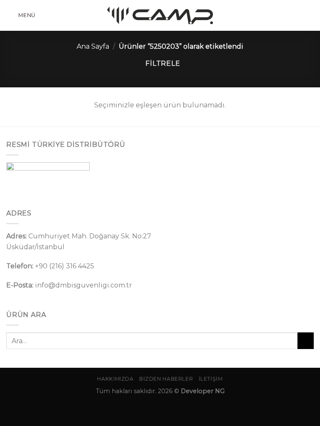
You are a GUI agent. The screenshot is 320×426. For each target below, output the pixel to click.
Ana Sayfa (93, 46)
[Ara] (310, 15)
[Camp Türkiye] (160, 15)
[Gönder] (306, 340)
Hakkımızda (115, 379)
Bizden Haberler (166, 379)
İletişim (211, 379)
